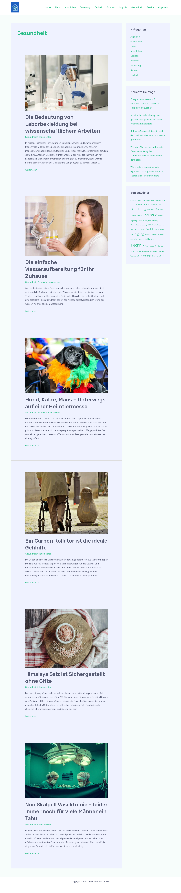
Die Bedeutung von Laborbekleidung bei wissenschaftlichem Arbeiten (62, 124)
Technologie (150, 246)
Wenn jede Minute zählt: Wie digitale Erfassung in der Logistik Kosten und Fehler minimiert (147, 171)
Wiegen (161, 251)
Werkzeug (153, 251)
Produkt (111, 7)
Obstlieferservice (158, 225)
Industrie (150, 215)
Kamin (160, 216)
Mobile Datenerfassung (139, 225)
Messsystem (147, 221)
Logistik (123, 7)
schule (134, 238)
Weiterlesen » (32, 169)
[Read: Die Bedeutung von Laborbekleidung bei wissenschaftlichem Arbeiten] (66, 82)
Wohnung (145, 255)
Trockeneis (159, 246)
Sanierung (85, 7)
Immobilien (70, 7)
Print (143, 229)
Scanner (161, 234)
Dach (145, 204)
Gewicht (133, 216)
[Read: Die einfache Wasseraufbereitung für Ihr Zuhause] (66, 225)
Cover (140, 204)
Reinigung (137, 234)
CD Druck (134, 204)
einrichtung (138, 209)
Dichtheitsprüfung (154, 204)
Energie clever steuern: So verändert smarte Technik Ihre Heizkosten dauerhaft (146, 103)
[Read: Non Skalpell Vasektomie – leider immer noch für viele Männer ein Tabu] (66, 770)
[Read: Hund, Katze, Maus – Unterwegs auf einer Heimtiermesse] (66, 365)
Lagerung (134, 221)
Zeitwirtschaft (156, 256)
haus (139, 215)
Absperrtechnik (136, 200)
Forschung (150, 209)
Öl (163, 256)
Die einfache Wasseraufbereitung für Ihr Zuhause (59, 269)
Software (149, 238)
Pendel (137, 229)
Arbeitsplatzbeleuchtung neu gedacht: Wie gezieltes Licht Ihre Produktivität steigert (146, 119)
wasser (145, 251)
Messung (155, 221)
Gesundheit (137, 7)
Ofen (132, 229)
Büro (152, 200)
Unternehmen (136, 251)
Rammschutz (160, 229)
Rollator (148, 234)
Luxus (140, 221)
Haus (57, 7)
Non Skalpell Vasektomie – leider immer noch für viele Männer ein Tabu (66, 811)
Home (48, 7)
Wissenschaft (135, 256)
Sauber (154, 234)
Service (150, 7)
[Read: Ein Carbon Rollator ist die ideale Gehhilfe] (66, 502)
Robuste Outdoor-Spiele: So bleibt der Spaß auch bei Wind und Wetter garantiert (148, 135)
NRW (149, 225)
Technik (98, 7)
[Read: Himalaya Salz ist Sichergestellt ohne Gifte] (66, 638)
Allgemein (163, 7)
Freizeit (159, 209)
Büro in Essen (160, 200)
